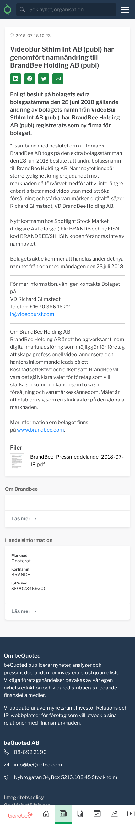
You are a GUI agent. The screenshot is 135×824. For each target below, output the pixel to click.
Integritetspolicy (24, 797)
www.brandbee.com (40, 430)
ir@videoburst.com (32, 314)
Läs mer (20, 519)
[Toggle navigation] (125, 9)
